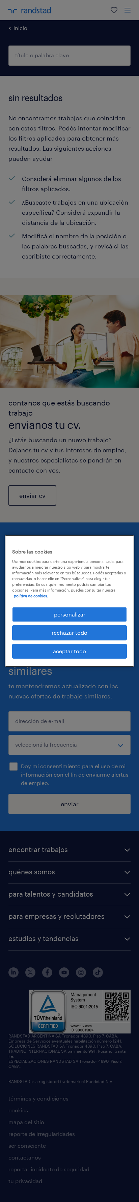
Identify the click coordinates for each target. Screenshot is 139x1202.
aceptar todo (69, 651)
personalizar (69, 614)
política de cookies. (31, 596)
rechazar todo (69, 632)
